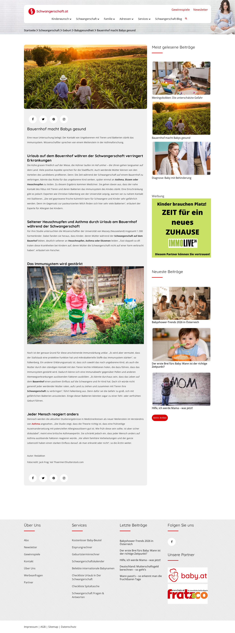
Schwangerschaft (49, 30)
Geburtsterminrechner (86, 554)
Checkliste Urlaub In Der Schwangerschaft (86, 577)
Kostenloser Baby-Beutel (87, 540)
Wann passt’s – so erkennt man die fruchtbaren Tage (141, 577)
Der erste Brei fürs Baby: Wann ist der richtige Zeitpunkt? (179, 365)
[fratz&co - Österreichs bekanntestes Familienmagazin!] (188, 603)
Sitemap (53, 627)
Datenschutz (68, 627)
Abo (26, 540)
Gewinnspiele (181, 9)
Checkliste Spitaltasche (85, 586)
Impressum (31, 627)
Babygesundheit (84, 30)
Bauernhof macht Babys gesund (116, 30)
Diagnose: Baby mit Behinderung (171, 178)
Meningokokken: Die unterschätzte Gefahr (177, 97)
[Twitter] (43, 119)
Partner (28, 582)
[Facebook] (33, 119)
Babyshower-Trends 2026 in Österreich (175, 322)
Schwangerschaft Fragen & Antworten (88, 595)
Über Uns (29, 568)
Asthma (36, 423)
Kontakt (28, 561)
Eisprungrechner (82, 547)
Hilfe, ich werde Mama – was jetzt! (172, 408)
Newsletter (200, 9)
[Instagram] (64, 119)
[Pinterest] (54, 119)
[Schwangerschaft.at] (48, 10)
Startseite (30, 30)
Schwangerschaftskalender (88, 561)
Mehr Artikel (160, 417)
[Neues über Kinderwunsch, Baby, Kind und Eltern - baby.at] (188, 581)
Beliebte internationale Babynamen (93, 568)
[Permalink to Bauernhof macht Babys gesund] (85, 108)
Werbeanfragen (33, 575)
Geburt (67, 30)
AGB (43, 627)
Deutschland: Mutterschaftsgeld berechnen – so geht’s (139, 568)
